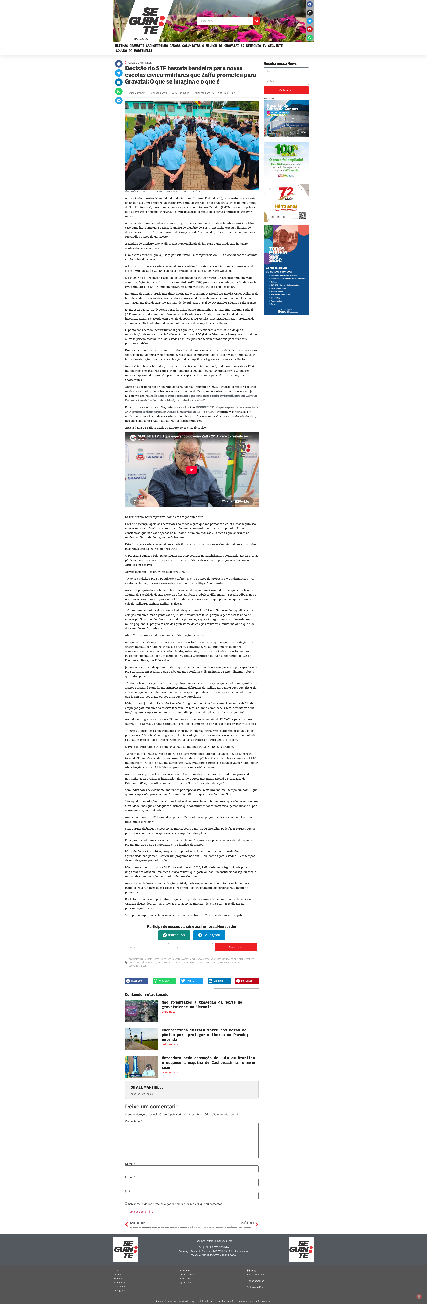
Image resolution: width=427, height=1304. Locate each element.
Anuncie (185, 1270)
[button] (119, 64)
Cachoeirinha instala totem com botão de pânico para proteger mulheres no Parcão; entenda (205, 1035)
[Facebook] (310, 4)
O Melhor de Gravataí (220, 46)
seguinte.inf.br (137, 966)
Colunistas (191, 46)
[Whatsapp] (310, 38)
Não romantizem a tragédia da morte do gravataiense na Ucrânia (202, 1004)
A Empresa (186, 1278)
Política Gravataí (185, 962)
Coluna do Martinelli (134, 51)
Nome (130, 1163)
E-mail (130, 1177)
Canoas (175, 46)
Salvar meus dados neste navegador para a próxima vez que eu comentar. (175, 1204)
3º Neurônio (251, 46)
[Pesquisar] (256, 21)
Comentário (133, 1121)
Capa (116, 1270)
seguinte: (237, 962)
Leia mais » (170, 1011)
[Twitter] (310, 21)
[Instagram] (310, 13)
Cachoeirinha (157, 46)
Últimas (121, 46)
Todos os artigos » (141, 1094)
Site (127, 1190)
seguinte (224, 962)
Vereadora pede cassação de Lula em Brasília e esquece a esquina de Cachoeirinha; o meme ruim (208, 1063)
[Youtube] (310, 29)
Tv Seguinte (273, 46)
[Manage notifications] (419, 1296)
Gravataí (137, 46)
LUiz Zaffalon (165, 962)
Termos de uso (188, 1274)
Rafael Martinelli (208, 962)
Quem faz (185, 1282)
